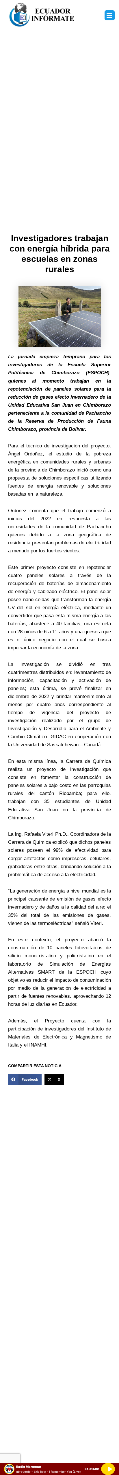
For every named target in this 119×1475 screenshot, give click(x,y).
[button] (110, 15)
